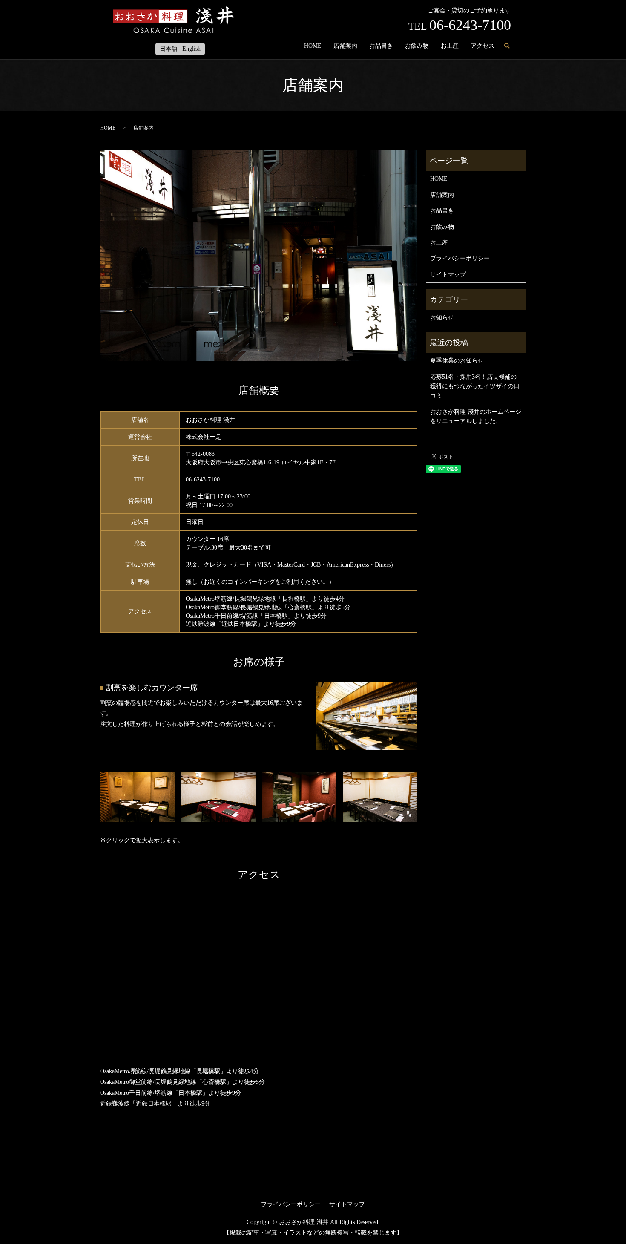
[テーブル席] (137, 797)
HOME (313, 46)
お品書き (381, 46)
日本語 (169, 49)
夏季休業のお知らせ (457, 360)
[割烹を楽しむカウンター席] (366, 716)
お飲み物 (417, 46)
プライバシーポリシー (460, 258)
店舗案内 (345, 46)
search (506, 46)
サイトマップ (448, 274)
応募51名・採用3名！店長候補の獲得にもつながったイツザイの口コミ (475, 386)
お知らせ (442, 317)
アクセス (482, 46)
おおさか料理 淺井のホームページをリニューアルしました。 (475, 416)
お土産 (450, 46)
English (191, 49)
